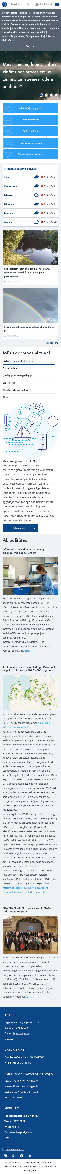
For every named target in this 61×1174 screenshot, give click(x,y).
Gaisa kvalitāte (30, 131)
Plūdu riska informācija (30, 142)
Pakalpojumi (19, 528)
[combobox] (20, 5)
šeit (14, 40)
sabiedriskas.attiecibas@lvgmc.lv (21, 1115)
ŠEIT (27, 996)
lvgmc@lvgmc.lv (21, 1033)
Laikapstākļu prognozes (30, 108)
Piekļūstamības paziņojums (18, 1132)
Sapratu (30, 46)
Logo (6, 1137)
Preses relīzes (11, 1126)
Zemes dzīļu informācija (30, 154)
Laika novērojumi (30, 119)
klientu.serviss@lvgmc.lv (25, 1086)
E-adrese (9, 1039)
